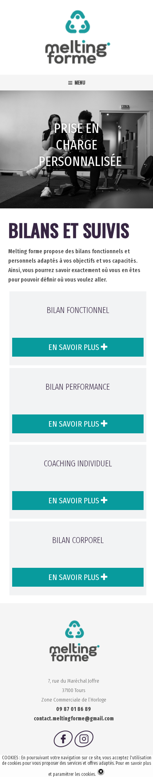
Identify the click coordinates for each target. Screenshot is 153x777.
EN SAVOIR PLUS (74, 347)
